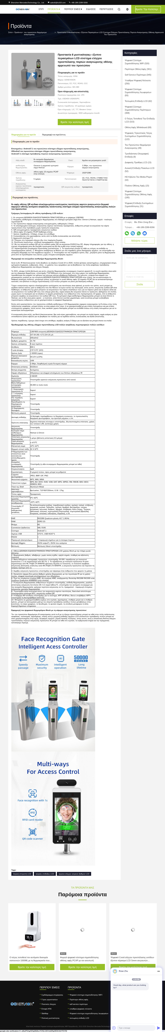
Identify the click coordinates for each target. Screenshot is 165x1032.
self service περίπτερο (79, 1004)
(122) (138, 136)
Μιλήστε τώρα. (139, 240)
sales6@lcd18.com (58, 3)
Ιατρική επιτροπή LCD (22, 874)
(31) (139, 204)
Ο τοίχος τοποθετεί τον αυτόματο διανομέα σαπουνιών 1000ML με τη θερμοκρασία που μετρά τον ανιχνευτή (30, 959)
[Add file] (114, 1028)
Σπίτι (41, 9)
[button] (53, 103)
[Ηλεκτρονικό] (144, 233)
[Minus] (158, 971)
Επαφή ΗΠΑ (46, 1009)
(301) (138, 69)
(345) (138, 75)
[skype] (132, 233)
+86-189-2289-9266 (79, 3)
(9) (137, 155)
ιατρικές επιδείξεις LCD (45, 874)
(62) (138, 101)
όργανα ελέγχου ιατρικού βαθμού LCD (74, 874)
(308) (138, 110)
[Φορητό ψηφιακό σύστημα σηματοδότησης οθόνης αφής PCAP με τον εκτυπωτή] (82, 930)
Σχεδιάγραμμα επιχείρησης (52, 995)
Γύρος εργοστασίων (50, 999)
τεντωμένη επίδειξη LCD (79, 1018)
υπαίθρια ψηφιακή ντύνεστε (81, 1009)
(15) (138, 162)
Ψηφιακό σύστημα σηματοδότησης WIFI (86, 995)
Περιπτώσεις (106, 9)
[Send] (158, 1028)
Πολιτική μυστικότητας (51, 1018)
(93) (138, 92)
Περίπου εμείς (72, 9)
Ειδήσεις (91, 9)
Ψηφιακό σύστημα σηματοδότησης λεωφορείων (89, 1013)
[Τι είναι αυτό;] (138, 233)
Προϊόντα (53, 9)
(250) (138, 82)
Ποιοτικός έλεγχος (49, 1004)
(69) (138, 127)
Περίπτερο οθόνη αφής (79, 999)
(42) (138, 178)
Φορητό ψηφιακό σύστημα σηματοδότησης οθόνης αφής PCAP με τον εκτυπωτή (79, 959)
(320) (137, 62)
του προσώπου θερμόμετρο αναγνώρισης (35, 33)
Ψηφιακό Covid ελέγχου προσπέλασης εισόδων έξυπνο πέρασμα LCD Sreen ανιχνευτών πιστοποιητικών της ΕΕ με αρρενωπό (132, 959)
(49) (138, 146)
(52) (139, 169)
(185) (138, 194)
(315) (140, 120)
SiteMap (45, 1013)
